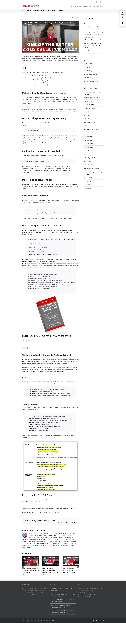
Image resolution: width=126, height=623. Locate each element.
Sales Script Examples (91, 151)
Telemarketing (89, 181)
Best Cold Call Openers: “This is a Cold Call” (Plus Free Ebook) (30, 570)
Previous (71, 17)
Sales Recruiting (89, 147)
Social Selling (88, 177)
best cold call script (54, 56)
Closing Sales (88, 64)
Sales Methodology (90, 122)
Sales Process (89, 136)
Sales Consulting (89, 115)
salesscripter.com (86, 596)
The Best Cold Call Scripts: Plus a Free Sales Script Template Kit (70, 571)
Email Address (26, 341)
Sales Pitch (88, 133)
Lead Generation (90, 104)
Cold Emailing (89, 78)
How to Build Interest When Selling (93, 93)
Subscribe (25, 348)
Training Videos (89, 188)
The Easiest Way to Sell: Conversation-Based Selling (61, 589)
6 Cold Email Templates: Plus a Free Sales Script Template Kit (62, 600)
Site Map (40, 620)
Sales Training (89, 165)
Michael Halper (27, 512)
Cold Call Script (42, 512)
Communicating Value (91, 81)
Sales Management (90, 119)
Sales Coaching (89, 112)
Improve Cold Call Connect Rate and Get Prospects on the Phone (50, 570)
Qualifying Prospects (91, 108)
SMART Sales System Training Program (93, 173)
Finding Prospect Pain (91, 88)
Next (77, 17)
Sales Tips (88, 161)
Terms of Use (46, 620)
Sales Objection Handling (92, 126)
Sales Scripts (88, 154)
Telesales (87, 184)
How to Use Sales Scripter (92, 97)
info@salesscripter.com (39, 2)
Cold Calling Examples (56, 512)
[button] (102, 6)
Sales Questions (89, 143)
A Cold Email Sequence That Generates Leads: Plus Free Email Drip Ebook (93, 53)
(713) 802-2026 (86, 592)
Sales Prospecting (90, 140)
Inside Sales (88, 101)
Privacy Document (53, 620)
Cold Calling (48, 512)
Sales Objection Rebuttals (92, 129)
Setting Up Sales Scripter (92, 168)
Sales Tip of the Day (90, 158)
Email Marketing (89, 85)
